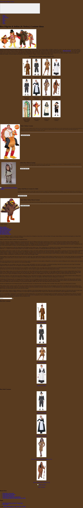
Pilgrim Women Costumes (5, 233)
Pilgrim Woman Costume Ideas (9, 494)
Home (4, 15)
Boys (4, 21)
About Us (5, 16)
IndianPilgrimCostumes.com (9, 506)
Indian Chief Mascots (4, 228)
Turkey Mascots (3, 226)
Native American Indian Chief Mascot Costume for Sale (14, 497)
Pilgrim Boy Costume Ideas (8, 495)
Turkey (4, 23)
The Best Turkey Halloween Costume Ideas (11, 496)
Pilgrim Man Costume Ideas (8, 493)
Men (3, 18)
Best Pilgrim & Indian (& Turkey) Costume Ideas (13, 503)
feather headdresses (67, 50)
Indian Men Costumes (4, 231)
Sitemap (24, 506)
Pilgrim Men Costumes (4, 232)
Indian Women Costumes (5, 230)
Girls (4, 22)
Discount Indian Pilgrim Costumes (7, 1)
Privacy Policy (6, 17)
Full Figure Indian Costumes (6, 229)
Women (4, 19)
